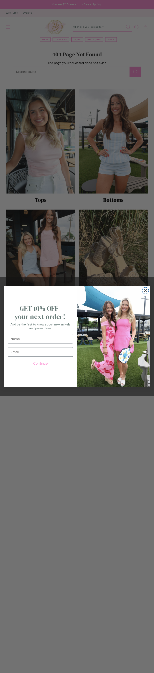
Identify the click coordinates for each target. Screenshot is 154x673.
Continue (40, 363)
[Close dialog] (145, 290)
